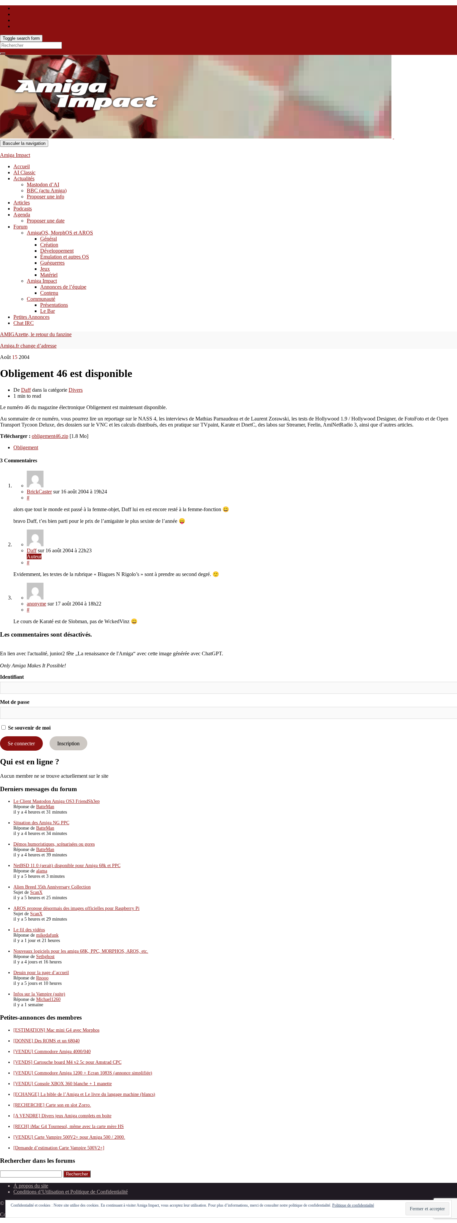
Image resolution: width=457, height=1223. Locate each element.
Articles (21, 202)
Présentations (54, 305)
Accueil (21, 166)
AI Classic (24, 172)
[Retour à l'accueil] (393, 136)
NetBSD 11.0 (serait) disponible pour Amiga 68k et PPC (66, 865)
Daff (26, 390)
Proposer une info (45, 196)
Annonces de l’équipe (63, 287)
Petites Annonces (31, 317)
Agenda (21, 214)
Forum (20, 226)
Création (49, 245)
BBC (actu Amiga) (47, 190)
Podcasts (22, 208)
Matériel (49, 275)
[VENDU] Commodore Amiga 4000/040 (52, 1051)
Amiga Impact (15, 155)
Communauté (41, 299)
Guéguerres (52, 263)
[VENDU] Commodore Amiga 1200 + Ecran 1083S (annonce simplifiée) (82, 1072)
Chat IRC (23, 323)
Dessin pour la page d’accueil (41, 972)
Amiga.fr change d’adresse (28, 346)
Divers (76, 390)
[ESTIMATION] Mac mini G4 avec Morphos (56, 1030)
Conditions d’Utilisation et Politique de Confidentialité (70, 1192)
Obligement (25, 447)
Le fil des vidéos (29, 929)
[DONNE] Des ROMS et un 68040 (46, 1040)
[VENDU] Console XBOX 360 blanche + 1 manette (62, 1083)
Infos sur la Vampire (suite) (39, 994)
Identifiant (12, 677)
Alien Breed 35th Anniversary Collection (52, 886)
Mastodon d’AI (43, 184)
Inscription (68, 743)
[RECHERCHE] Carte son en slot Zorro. (52, 1105)
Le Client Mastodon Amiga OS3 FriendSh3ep (56, 801)
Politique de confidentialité (353, 1205)
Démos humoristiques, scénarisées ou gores (54, 844)
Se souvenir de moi (29, 728)
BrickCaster (39, 491)
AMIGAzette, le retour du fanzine (36, 334)
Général (48, 239)
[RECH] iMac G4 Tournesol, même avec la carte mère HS (68, 1126)
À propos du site (30, 1186)
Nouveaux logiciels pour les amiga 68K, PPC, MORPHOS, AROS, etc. (80, 951)
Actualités (23, 178)
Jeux (45, 269)
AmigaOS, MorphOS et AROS (60, 233)
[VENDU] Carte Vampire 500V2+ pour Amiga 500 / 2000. (69, 1137)
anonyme (36, 603)
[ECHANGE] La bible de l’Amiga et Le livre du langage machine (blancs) (84, 1094)
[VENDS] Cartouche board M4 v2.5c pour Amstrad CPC (67, 1062)
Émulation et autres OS (64, 257)
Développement (57, 251)
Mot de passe (14, 702)
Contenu (49, 293)
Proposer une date (46, 220)
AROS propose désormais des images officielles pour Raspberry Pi (76, 908)
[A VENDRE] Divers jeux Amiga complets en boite (62, 1115)
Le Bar (47, 311)
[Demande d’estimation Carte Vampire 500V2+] (58, 1147)
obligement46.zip (50, 436)
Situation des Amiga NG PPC (41, 822)
